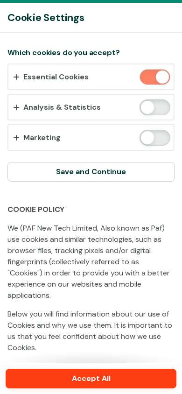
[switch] (162, 78)
